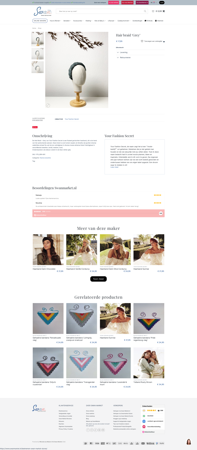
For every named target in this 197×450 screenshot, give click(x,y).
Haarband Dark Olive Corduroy (113, 269)
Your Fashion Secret (72, 119)
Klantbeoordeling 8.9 (79, 2)
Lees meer (115, 167)
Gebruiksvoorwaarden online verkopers (124, 429)
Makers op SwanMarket (93, 421)
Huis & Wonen (55, 21)
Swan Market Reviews (65, 418)
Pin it (35, 127)
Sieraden (66, 21)
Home (34, 28)
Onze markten (90, 413)
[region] (188, 441)
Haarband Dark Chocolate (44, 269)
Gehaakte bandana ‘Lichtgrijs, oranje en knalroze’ (79, 339)
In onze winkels (113, 2)
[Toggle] (118, 52)
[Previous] (49, 69)
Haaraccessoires (45, 158)
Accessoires (77, 21)
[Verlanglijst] (153, 11)
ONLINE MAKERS (40, 21)
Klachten (61, 424)
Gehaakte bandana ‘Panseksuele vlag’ (47, 339)
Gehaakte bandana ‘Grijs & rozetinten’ (44, 383)
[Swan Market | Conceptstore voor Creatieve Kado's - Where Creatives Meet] (42, 11)
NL (152, 2)
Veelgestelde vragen (64, 413)
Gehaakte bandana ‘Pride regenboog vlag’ (144, 339)
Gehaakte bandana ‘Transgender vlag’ (80, 383)
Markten (160, 21)
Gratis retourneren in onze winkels (61, 2)
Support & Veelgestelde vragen (122, 421)
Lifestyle (111, 21)
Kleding (88, 21)
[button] (162, 2)
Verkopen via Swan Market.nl (121, 411)
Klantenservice (63, 411)
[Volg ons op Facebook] (88, 430)
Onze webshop (90, 416)
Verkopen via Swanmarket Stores (122, 413)
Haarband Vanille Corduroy (78, 269)
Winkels (150, 21)
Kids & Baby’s (99, 21)
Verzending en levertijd (65, 416)
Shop (39, 28)
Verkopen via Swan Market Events (123, 416)
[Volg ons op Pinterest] (99, 430)
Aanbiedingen (137, 21)
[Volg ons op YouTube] (103, 430)
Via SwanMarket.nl (142, 2)
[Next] (104, 69)
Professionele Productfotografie (122, 426)
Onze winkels (90, 411)
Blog (87, 418)
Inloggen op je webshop (120, 418)
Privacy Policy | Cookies (66, 429)
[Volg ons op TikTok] (95, 430)
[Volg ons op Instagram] (92, 430)
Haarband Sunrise (141, 269)
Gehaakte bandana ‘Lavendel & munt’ (113, 383)
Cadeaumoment (123, 21)
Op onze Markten (127, 2)
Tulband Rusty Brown (142, 382)
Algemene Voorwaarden (65, 426)
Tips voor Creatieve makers (121, 424)
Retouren (61, 421)
